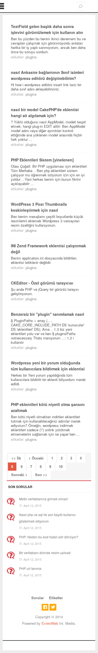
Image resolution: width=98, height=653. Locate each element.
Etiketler (56, 597)
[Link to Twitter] (53, 607)
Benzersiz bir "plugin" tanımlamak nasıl (47, 314)
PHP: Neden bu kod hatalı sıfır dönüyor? (48, 537)
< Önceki (36, 458)
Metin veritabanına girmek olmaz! (43, 498)
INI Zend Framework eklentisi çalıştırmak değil (48, 248)
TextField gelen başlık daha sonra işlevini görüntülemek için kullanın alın (47, 29)
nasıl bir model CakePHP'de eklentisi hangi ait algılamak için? (45, 112)
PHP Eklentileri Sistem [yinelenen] (42, 160)
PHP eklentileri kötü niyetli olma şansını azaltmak (48, 407)
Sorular (37, 597)
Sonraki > (19, 474)
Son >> (41, 474)
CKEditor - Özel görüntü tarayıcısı (42, 283)
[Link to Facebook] (45, 607)
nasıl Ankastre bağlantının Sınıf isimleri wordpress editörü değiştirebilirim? (47, 75)
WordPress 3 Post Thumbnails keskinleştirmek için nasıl (39, 207)
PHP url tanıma (30, 568)
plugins (31, 57)
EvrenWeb (50, 623)
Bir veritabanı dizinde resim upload (45, 552)
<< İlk (16, 458)
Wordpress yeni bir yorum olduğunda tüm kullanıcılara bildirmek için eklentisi (48, 365)
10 (61, 466)
